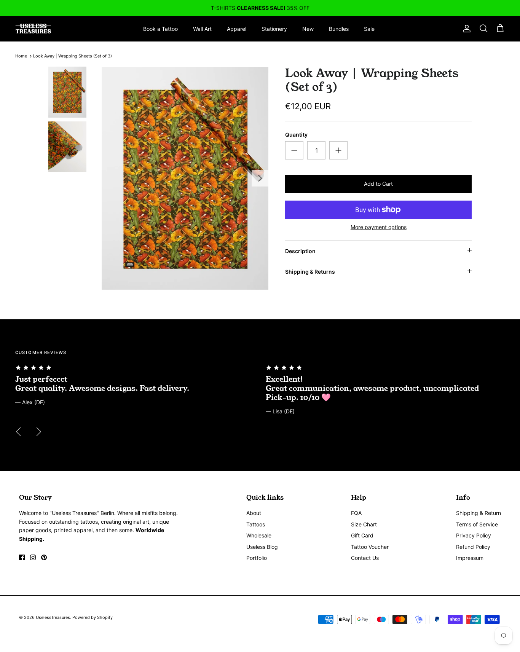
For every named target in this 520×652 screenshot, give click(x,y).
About (253, 513)
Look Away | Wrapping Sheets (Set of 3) (72, 56)
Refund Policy (473, 547)
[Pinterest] (44, 557)
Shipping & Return (478, 513)
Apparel (236, 29)
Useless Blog (262, 547)
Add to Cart (378, 183)
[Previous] (18, 431)
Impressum (469, 558)
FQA (356, 513)
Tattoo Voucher (370, 547)
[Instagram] (33, 557)
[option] (185, 178)
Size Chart (364, 524)
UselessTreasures (53, 617)
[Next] (260, 178)
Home (21, 56)
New (308, 29)
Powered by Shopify (92, 617)
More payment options (379, 227)
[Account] (465, 28)
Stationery (274, 29)
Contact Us (365, 558)
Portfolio (256, 558)
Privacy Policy (473, 535)
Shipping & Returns (310, 271)
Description (300, 251)
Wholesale (258, 535)
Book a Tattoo (160, 29)
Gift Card (362, 535)
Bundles (339, 29)
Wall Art (202, 29)
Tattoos (255, 524)
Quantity (296, 134)
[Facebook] (22, 557)
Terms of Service (477, 524)
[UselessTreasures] (33, 29)
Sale (369, 29)
